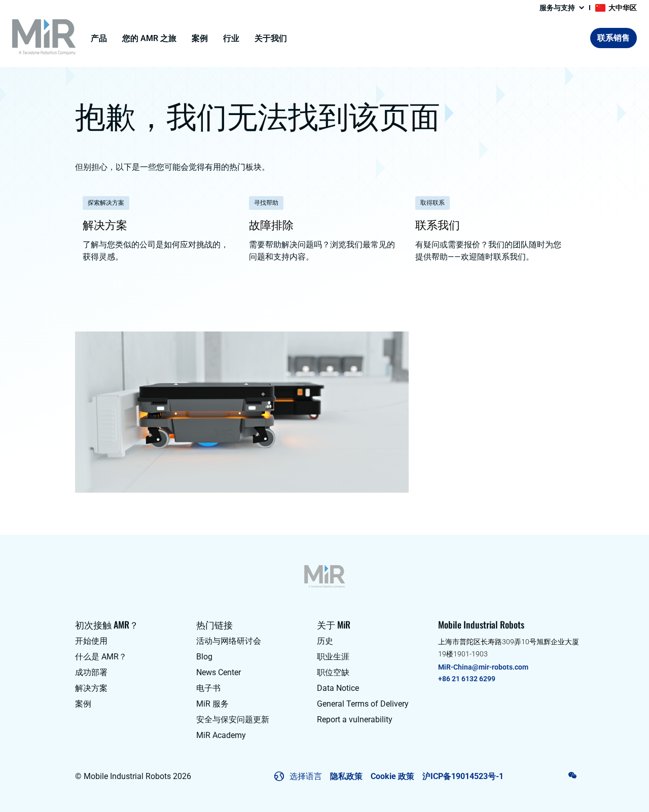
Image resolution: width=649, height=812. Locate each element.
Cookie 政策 (392, 776)
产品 (99, 38)
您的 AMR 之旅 (149, 38)
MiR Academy (221, 735)
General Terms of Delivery (363, 704)
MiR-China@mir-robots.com (483, 667)
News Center (218, 672)
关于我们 (271, 38)
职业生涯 (333, 656)
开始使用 (91, 641)
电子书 (208, 688)
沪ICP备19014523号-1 (462, 776)
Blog (204, 656)
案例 (200, 38)
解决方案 (91, 688)
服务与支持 (557, 8)
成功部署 (91, 672)
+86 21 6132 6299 (466, 679)
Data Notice (338, 688)
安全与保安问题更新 (232, 719)
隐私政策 (346, 776)
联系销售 (613, 38)
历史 (325, 641)
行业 (231, 38)
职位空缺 (333, 672)
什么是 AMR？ (101, 656)
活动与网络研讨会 (228, 641)
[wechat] (572, 775)
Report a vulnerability (354, 719)
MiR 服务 (212, 704)
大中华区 (622, 8)
